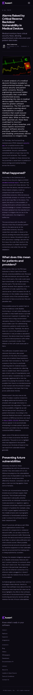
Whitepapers (6, 655)
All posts (7, 10)
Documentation (7, 661)
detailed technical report (10, 182)
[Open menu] (29, 3)
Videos (4, 651)
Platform (4, 633)
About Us (5, 670)
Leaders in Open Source (9, 673)
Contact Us (5, 679)
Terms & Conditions (8, 676)
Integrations (5, 640)
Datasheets (5, 658)
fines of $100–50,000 (11, 420)
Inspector (5, 637)
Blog (3, 648)
